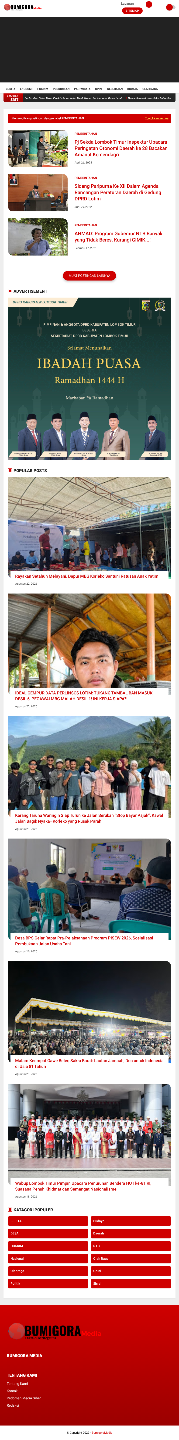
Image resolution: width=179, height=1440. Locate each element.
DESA (14, 1233)
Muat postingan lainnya (89, 275)
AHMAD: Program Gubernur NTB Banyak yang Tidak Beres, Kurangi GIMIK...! (118, 237)
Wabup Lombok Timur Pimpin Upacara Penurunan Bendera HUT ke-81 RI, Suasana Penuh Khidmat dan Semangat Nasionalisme (83, 1186)
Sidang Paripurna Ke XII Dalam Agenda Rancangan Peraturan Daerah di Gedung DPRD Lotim (118, 192)
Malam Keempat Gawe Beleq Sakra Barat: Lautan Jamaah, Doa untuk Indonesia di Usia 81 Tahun (89, 1063)
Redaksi (13, 1405)
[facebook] (8, 1364)
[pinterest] (27, 1364)
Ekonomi (26, 89)
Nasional (17, 1258)
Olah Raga (150, 89)
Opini (99, 89)
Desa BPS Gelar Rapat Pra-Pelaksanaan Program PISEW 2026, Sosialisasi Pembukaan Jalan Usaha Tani (84, 940)
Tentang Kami (17, 1384)
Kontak (12, 1391)
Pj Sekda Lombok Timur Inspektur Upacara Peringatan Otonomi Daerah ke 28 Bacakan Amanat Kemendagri (121, 148)
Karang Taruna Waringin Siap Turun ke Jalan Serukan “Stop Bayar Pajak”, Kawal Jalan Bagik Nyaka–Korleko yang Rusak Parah (89, 818)
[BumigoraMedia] (23, 12)
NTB (96, 1246)
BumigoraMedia (102, 1432)
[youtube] (39, 1364)
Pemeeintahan (86, 133)
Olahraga (17, 1271)
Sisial (97, 1283)
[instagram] (33, 1364)
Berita (10, 89)
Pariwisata (82, 89)
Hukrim (42, 89)
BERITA (15, 1221)
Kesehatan (115, 89)
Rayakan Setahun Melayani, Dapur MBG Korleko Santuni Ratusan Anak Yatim (86, 576)
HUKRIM (16, 1246)
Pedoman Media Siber (24, 1398)
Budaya (132, 89)
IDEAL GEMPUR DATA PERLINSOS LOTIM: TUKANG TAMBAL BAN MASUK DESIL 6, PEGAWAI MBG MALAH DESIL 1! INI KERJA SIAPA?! (83, 695)
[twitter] (14, 1364)
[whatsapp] (20, 1364)
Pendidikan (61, 89)
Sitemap (132, 10)
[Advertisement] (89, 49)
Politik (15, 1283)
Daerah (98, 1233)
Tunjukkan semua (157, 118)
